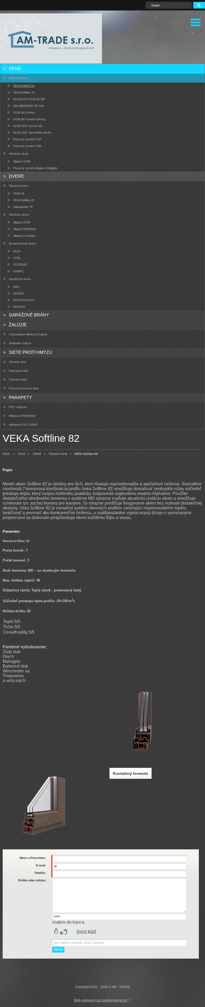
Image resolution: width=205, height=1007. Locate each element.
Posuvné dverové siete (24, 388)
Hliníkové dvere (19, 214)
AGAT (17, 251)
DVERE (16, 176)
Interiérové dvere (20, 279)
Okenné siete (17, 361)
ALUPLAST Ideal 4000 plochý (32, 132)
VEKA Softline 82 (23, 85)
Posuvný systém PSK (27, 146)
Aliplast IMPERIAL (24, 229)
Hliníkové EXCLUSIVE (23, 424)
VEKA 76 (18, 193)
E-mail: (41, 865)
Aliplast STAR (21, 161)
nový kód (86, 931)
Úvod (6, 453)
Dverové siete (18, 379)
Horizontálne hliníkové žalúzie (28, 334)
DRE (16, 286)
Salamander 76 (23, 206)
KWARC (18, 271)
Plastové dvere (18, 185)
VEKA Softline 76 (23, 92)
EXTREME (20, 264)
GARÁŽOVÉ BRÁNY (29, 315)
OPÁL (17, 258)
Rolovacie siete (19, 370)
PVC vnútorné (18, 407)
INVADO (18, 293)
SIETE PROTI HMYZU (30, 352)
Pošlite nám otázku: (32, 880)
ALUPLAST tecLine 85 (27, 125)
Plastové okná (18, 78)
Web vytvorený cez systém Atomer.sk (101, 1000)
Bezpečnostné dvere (22, 243)
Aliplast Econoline (24, 235)
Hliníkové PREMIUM (22, 415)
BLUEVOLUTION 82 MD (29, 99)
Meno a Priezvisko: (32, 857)
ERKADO (19, 306)
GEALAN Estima (23, 112)
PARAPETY (20, 397)
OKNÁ (15, 68)
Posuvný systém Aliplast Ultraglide (35, 168)
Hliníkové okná (18, 153)
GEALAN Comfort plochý (29, 119)
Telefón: (40, 872)
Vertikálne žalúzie (20, 343)
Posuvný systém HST (27, 139)
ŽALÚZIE (18, 325)
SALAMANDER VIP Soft (28, 105)
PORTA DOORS (23, 300)
